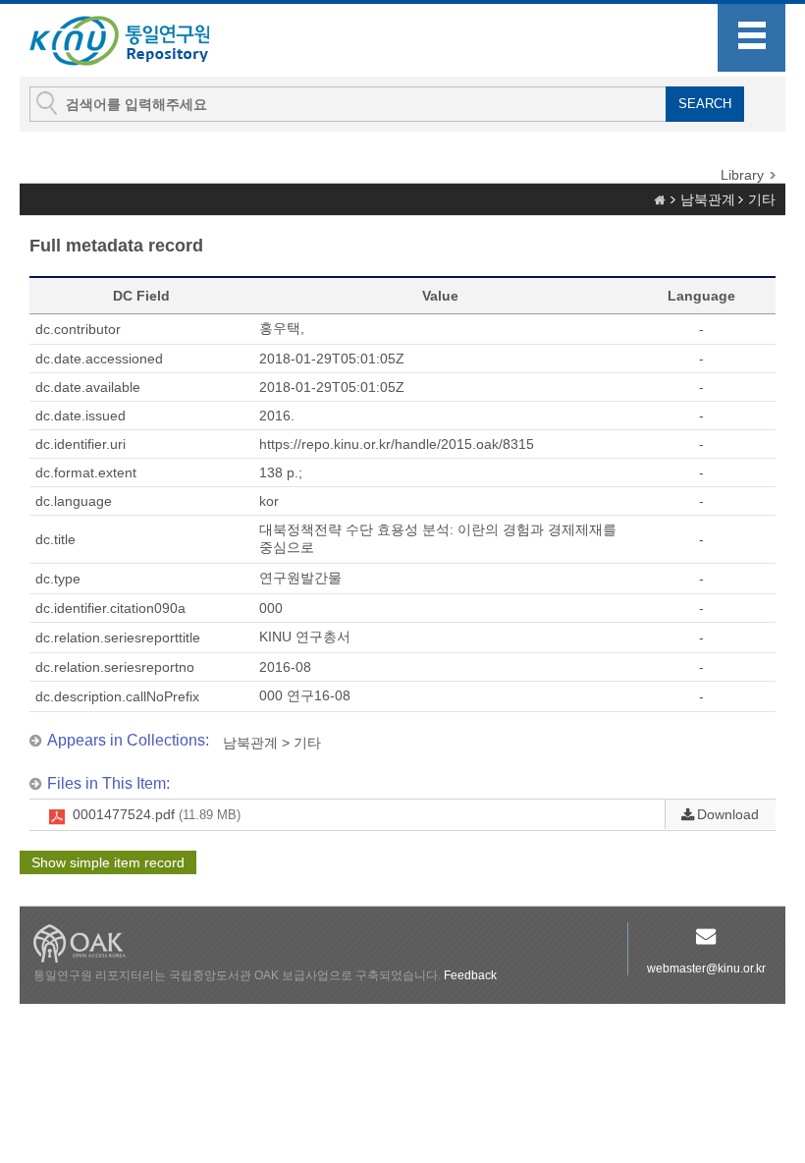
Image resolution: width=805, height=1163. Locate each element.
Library (742, 175)
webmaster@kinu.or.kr (706, 968)
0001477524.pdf (157, 814)
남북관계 (707, 199)
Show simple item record (108, 862)
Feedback (470, 975)
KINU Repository (135, 41)
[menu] (751, 38)
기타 (762, 199)
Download (728, 814)
